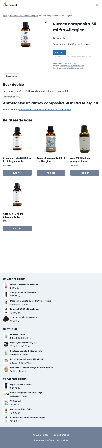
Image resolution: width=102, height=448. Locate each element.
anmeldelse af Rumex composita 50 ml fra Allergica (45, 109)
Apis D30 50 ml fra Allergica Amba (13, 215)
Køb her (59, 52)
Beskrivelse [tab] (11, 76)
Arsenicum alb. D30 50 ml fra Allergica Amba (17, 160)
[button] (46, 22)
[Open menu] (96, 5)
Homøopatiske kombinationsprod (23, 15)
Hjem (5, 15)
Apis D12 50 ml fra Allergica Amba (80, 160)
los (83, 68)
